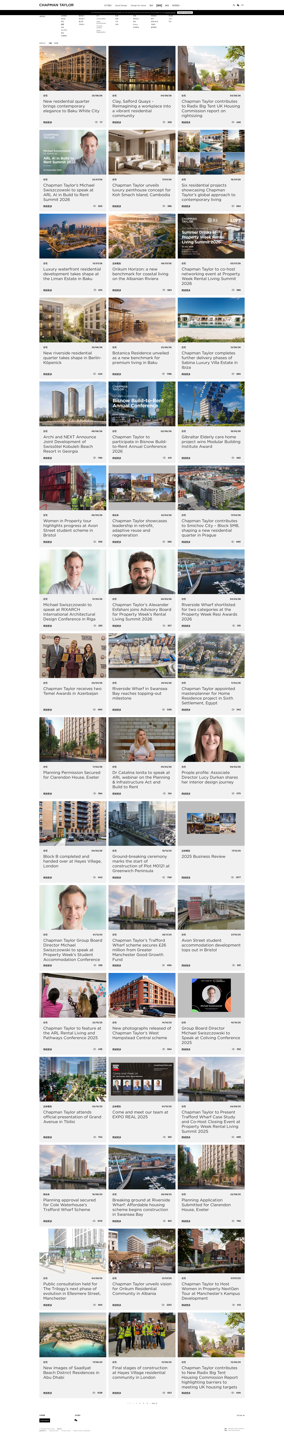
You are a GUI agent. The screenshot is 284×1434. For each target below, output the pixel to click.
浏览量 (56, 43)
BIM (98, 16)
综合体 (63, 19)
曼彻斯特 (154, 27)
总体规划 (64, 16)
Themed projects (99, 26)
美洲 (116, 24)
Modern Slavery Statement (82, 1430)
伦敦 (134, 16)
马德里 (153, 24)
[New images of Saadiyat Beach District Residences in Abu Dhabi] (72, 1335)
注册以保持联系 (44, 1420)
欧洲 (116, 16)
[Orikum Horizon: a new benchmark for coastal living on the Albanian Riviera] (141, 236)
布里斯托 (136, 27)
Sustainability (101, 19)
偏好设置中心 (43, 1430)
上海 (170, 19)
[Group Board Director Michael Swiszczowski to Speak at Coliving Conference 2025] (211, 995)
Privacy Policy (66, 1430)
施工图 (81, 21)
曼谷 (134, 21)
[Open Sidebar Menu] (245, 5)
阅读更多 (47, 122)
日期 (50, 43)
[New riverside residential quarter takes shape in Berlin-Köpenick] (72, 320)
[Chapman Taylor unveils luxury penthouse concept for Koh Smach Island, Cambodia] (141, 152)
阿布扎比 (136, 19)
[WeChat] (238, 5)
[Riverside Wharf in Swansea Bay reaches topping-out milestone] (141, 655)
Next (154, 1403)
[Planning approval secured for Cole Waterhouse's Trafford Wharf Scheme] (72, 1167)
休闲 (62, 27)
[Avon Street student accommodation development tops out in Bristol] (211, 907)
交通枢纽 (64, 36)
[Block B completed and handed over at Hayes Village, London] (72, 823)
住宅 (62, 24)
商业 (62, 21)
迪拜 (152, 19)
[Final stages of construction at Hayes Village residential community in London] (141, 1335)
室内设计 (82, 19)
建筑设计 (82, 16)
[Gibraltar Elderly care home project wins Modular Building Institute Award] (211, 404)
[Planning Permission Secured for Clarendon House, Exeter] (72, 739)
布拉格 (171, 16)
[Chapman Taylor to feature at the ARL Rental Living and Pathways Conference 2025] (72, 995)
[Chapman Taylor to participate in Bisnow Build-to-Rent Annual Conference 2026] (141, 404)
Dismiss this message (185, 12)
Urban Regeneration (101, 31)
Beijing (135, 24)
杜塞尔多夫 (154, 21)
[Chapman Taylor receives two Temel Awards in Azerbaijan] (72, 655)
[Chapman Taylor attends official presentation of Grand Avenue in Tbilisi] (72, 1079)
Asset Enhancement (101, 22)
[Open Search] (234, 5)
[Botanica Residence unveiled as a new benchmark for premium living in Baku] (141, 320)
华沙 (170, 21)
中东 (116, 21)
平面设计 (82, 24)
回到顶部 (240, 1415)
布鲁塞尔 (154, 16)
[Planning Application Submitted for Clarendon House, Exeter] (211, 1167)
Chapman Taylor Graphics (236, 1428)
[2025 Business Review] (211, 823)
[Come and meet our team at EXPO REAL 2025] (141, 1079)
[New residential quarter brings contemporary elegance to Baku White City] (72, 68)
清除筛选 (42, 16)
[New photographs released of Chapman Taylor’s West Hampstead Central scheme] (141, 995)
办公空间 (64, 30)
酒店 (62, 33)
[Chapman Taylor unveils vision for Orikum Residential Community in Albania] (141, 1251)
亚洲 (116, 19)
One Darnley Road (234, 1430)
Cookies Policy (170, 12)
